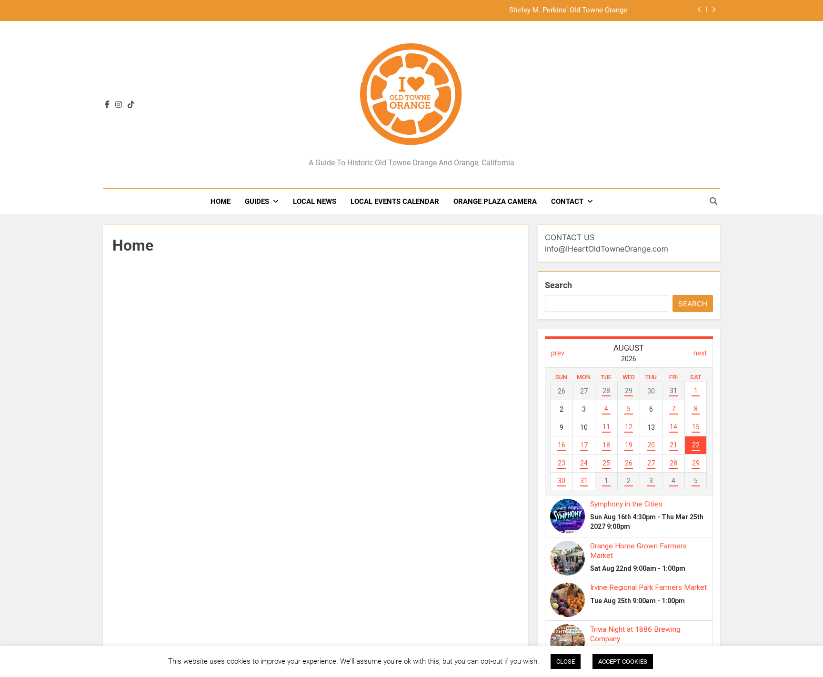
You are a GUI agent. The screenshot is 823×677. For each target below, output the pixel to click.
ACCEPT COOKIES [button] (622, 661)
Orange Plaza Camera (495, 201)
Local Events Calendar (395, 201)
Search (558, 285)
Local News (314, 201)
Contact (567, 201)
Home (221, 201)
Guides (257, 201)
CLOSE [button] (565, 661)
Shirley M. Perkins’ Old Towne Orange (568, 10)
